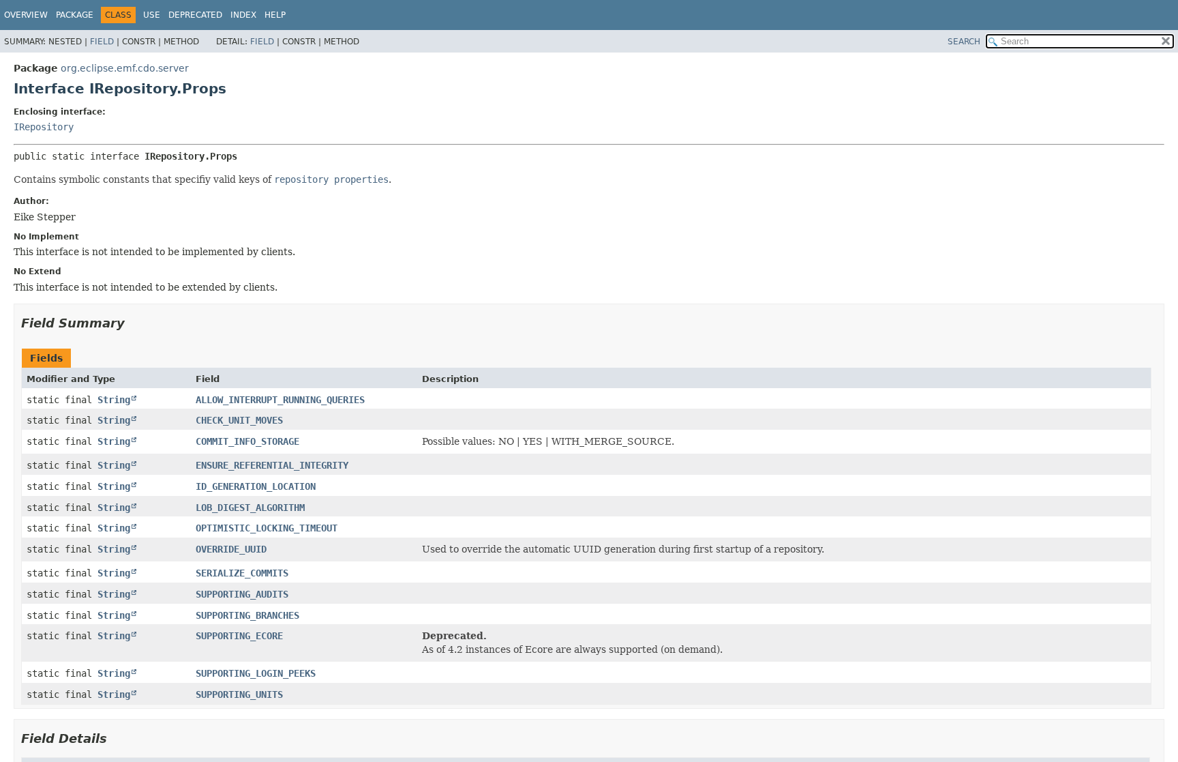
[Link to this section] (134, 323)
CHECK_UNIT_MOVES (239, 420)
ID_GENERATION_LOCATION (256, 486)
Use (151, 15)
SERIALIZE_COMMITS (242, 573)
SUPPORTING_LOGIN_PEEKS (256, 673)
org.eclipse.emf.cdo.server (125, 68)
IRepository (44, 126)
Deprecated (195, 15)
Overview (26, 15)
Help (275, 15)
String (113, 399)
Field (102, 41)
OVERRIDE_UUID (231, 549)
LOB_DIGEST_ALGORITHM (250, 507)
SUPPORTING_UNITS (239, 694)
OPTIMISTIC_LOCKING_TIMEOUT (266, 528)
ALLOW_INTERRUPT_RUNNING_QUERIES (280, 399)
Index (243, 15)
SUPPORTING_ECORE (239, 635)
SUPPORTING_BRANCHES (247, 615)
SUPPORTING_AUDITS (242, 594)
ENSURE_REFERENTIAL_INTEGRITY (272, 465)
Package (74, 15)
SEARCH (964, 41)
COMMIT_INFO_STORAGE (247, 441)
